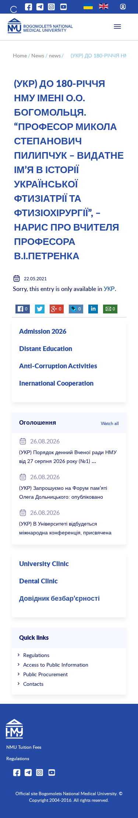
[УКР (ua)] (88, 6)
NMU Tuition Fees (23, 747)
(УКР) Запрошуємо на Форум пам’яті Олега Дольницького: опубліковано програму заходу (63, 496)
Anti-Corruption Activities (58, 366)
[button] (13, 8)
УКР (109, 289)
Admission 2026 (42, 332)
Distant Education (45, 349)
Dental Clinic (38, 581)
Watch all (110, 423)
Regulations (36, 655)
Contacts (33, 683)
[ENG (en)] (103, 6)
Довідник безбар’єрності (59, 599)
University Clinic (44, 564)
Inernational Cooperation (56, 383)
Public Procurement (45, 674)
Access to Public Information (55, 664)
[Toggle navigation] (117, 27)
